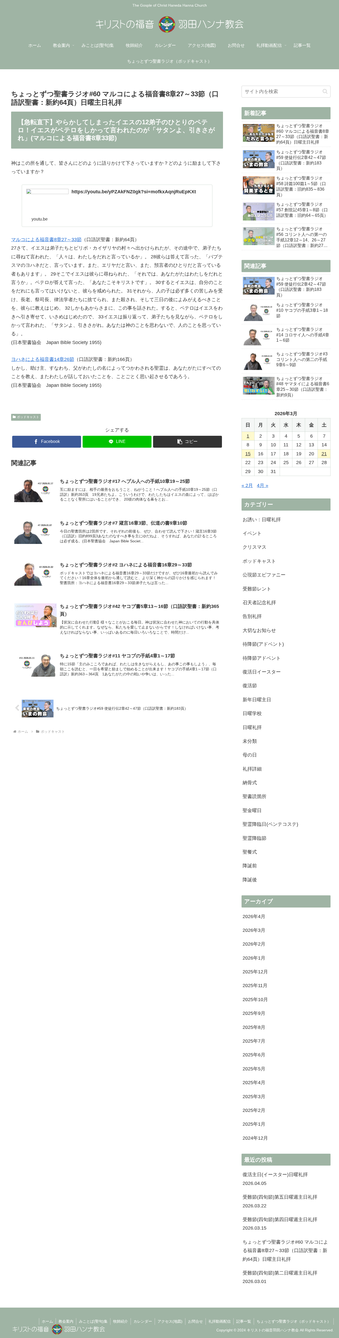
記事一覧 (243, 1321)
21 (324, 453)
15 (248, 453)
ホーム (47, 1321)
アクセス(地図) (170, 1321)
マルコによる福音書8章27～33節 (46, 239)
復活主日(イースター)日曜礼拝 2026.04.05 (275, 1179)
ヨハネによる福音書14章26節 (42, 359)
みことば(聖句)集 (93, 1321)
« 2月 (247, 485)
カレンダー (142, 1321)
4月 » (262, 485)
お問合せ (195, 1321)
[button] (187, 442)
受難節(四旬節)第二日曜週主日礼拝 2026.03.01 (280, 1277)
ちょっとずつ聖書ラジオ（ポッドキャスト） (294, 1321)
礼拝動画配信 (219, 1321)
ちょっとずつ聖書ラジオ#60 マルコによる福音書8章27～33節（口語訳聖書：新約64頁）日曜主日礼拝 (285, 1250)
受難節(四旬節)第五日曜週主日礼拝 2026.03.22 (280, 1201)
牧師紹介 (120, 1321)
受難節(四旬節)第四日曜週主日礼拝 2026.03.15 (280, 1224)
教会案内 (66, 1321)
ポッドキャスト (28, 417)
